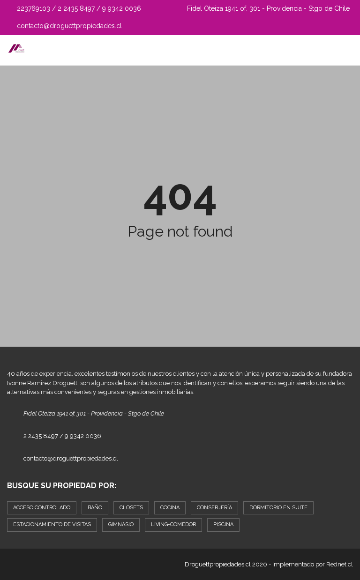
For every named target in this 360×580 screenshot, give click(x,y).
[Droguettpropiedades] (13, 50)
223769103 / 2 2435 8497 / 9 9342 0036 (78, 8)
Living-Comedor (173, 524)
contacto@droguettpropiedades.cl (68, 26)
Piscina (223, 524)
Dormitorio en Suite (278, 508)
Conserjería (214, 508)
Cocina (170, 508)
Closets (131, 508)
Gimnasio (121, 524)
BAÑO (95, 508)
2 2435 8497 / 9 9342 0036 (62, 435)
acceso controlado (41, 508)
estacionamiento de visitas (52, 524)
